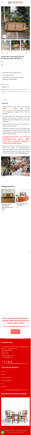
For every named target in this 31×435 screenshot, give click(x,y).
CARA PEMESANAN (5, 378)
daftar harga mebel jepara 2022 (8, 91)
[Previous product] (25, 53)
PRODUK (3, 375)
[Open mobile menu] (2, 2)
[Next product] (29, 53)
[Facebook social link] (2, 362)
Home (2, 53)
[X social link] (4, 362)
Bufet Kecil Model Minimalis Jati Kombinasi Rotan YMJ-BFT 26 (7, 206)
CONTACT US (4, 386)
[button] (2, 22)
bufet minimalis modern (17, 90)
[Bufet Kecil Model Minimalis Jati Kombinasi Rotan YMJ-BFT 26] (8, 196)
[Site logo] (15, 2)
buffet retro (26, 90)
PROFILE (3, 372)
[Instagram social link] (6, 362)
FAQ (2, 383)
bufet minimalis (8, 90)
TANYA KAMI (15, 331)
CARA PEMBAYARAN (6, 380)
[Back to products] (27, 53)
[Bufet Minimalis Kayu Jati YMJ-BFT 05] (23, 195)
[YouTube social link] (9, 362)
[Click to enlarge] (4, 36)
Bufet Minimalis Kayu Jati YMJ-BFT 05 (22, 204)
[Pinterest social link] (11, 362)
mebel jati (18, 91)
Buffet (7, 53)
